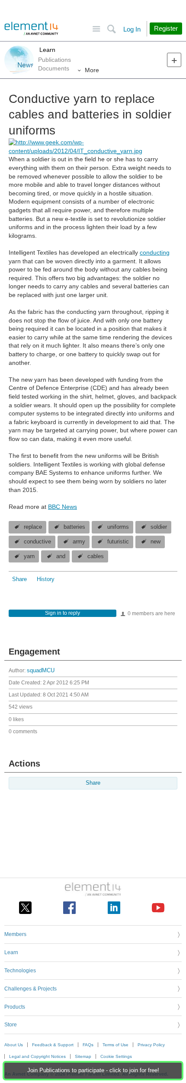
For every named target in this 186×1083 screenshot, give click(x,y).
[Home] (31, 28)
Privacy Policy (151, 1044)
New (174, 60)
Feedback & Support (53, 1044)
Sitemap (83, 1056)
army (79, 542)
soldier (159, 527)
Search (111, 29)
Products (14, 1007)
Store (10, 1024)
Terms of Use (115, 1044)
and (60, 556)
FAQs (88, 1044)
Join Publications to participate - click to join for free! (93, 1070)
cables (95, 556)
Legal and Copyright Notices (37, 1056)
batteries (74, 527)
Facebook (69, 907)
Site (96, 29)
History (46, 579)
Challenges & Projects (30, 988)
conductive (37, 542)
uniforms (118, 527)
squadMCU (41, 671)
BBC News (62, 506)
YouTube (158, 907)
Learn (46, 49)
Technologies (20, 970)
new (155, 542)
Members (15, 934)
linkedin (114, 907)
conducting (155, 252)
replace (33, 527)
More (92, 70)
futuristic (118, 542)
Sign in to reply (62, 613)
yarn (29, 556)
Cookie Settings (116, 1056)
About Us (13, 1044)
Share (19, 579)
